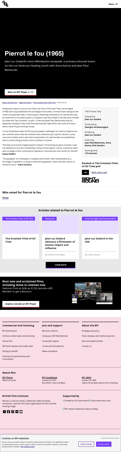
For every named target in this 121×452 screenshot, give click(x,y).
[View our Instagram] (13, 412)
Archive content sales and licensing (18, 335)
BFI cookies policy (28, 447)
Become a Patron (50, 330)
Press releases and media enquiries (98, 335)
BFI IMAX (86, 377)
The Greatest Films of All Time (44, 103)
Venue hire (7, 341)
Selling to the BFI (10, 351)
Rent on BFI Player (20, 92)
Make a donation (49, 351)
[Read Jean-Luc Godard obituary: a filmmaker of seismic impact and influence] (60, 237)
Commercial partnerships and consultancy (16, 357)
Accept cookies (104, 444)
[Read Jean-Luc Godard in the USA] (100, 237)
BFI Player (7, 377)
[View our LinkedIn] (17, 412)
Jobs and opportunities (92, 341)
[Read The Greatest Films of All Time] (20, 237)
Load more (60, 264)
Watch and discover (9, 103)
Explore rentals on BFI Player (20, 303)
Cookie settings (86, 444)
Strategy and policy (90, 330)
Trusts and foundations (53, 346)
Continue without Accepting (110, 438)
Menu (112, 4)
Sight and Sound (25, 103)
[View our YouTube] (21, 412)
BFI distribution (9, 330)
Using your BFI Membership (55, 335)
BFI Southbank (49, 377)
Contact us (87, 346)
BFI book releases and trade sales (17, 346)
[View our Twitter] (4, 412)
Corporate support (50, 341)
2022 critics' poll (99, 172)
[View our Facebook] (8, 412)
